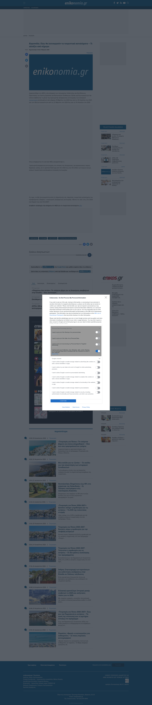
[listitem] (76, 328)
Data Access (76, 407)
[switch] (98, 332)
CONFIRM (63, 401)
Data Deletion (66, 407)
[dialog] (76, 352)
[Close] (106, 298)
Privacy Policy (86, 407)
